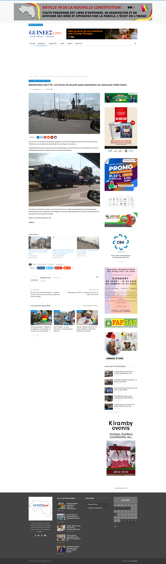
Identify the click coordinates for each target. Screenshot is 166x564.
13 (125, 514)
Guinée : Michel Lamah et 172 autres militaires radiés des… (73, 527)
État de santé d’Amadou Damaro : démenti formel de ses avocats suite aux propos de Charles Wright (45, 294)
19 (122, 517)
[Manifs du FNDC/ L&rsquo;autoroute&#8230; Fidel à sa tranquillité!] (88, 242)
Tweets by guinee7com (121, 488)
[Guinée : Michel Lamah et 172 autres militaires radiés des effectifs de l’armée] (87, 317)
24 (115, 520)
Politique (47, 81)
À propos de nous (93, 504)
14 (129, 514)
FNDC (34, 264)
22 (132, 517)
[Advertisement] (83, 60)
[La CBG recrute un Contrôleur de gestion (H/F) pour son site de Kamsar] (109, 407)
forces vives (51, 264)
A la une (31, 81)
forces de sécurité (42, 264)
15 (132, 514)
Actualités (41, 43)
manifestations (59, 264)
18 (119, 517)
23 (135, 517)
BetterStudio (134, 561)
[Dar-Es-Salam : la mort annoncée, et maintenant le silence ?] (64, 317)
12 (122, 514)
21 (129, 517)
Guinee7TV (53, 43)
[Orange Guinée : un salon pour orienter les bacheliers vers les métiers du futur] (109, 374)
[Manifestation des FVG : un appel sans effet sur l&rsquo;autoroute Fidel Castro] (40, 242)
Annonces (78, 43)
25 (119, 520)
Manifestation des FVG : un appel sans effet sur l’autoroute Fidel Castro (39, 252)
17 (115, 517)
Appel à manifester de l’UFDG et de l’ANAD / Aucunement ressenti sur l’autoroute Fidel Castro (63, 252)
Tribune (69, 43)
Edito (62, 43)
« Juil (115, 526)
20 (125, 517)
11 (119, 514)
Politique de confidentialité (95, 508)
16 (135, 514)
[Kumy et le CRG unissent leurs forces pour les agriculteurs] (109, 390)
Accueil (32, 43)
